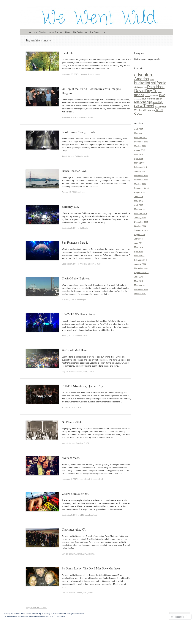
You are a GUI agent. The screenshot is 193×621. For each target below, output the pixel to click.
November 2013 (141, 268)
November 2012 (141, 289)
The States (95, 32)
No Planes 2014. (72, 422)
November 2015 (141, 179)
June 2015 (138, 196)
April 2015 (138, 204)
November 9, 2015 (69, 117)
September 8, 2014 (70, 228)
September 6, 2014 (70, 263)
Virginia (91, 553)
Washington (81, 299)
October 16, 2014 (69, 192)
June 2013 (138, 276)
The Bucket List (80, 32)
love (162, 94)
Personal (153, 98)
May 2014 (138, 247)
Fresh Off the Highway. (76, 278)
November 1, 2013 (69, 479)
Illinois (90, 592)
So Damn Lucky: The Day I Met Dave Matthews (91, 568)
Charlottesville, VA (73, 529)
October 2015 (140, 183)
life (147, 94)
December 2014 (141, 221)
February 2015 (140, 213)
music (145, 98)
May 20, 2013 (67, 553)
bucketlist (142, 82)
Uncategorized (94, 74)
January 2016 (140, 171)
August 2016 (139, 150)
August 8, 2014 (68, 299)
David (139, 90)
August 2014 (139, 234)
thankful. (67, 53)
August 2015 (139, 192)
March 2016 (139, 162)
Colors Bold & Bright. (75, 494)
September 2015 (141, 188)
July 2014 (138, 238)
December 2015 (141, 175)
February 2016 (140, 166)
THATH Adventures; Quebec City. (83, 386)
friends (139, 94)
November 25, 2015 (70, 74)
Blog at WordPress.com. (36, 607)
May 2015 (138, 200)
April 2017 (138, 129)
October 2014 (140, 226)
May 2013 (138, 280)
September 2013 (141, 272)
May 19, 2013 (67, 592)
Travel (148, 105)
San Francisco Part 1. (75, 242)
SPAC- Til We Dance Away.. (79, 314)
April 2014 (138, 251)
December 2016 (141, 141)
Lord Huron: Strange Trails (78, 132)
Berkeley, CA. (70, 207)
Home (28, 32)
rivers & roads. (71, 458)
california (158, 82)
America (84, 74)
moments (137, 99)
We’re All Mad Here (74, 350)
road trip (158, 102)
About (67, 32)
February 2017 (140, 137)
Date (145, 87)
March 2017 (139, 133)
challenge (138, 87)
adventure (143, 74)
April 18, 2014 (67, 407)
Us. (104, 32)
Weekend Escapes (144, 110)
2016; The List (55, 32)
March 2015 (139, 209)
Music (90, 117)
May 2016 (138, 154)
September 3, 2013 (70, 515)
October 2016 (140, 145)
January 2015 (140, 217)
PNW (160, 99)
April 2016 (138, 158)
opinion (81, 192)
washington (160, 106)
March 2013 (139, 285)
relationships (143, 101)
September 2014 (141, 230)
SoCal (138, 106)
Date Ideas (156, 86)
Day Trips (153, 90)
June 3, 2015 (67, 156)
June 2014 (138, 242)
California (83, 117)
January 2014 (140, 264)
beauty (152, 79)
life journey (154, 95)
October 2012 (140, 293)
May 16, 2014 (67, 371)
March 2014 (139, 255)
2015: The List (40, 32)
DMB (98, 263)
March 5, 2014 (68, 443)
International (84, 479)
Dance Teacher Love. (74, 171)
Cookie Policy (59, 616)
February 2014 (140, 259)
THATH (79, 407)
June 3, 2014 (67, 335)
